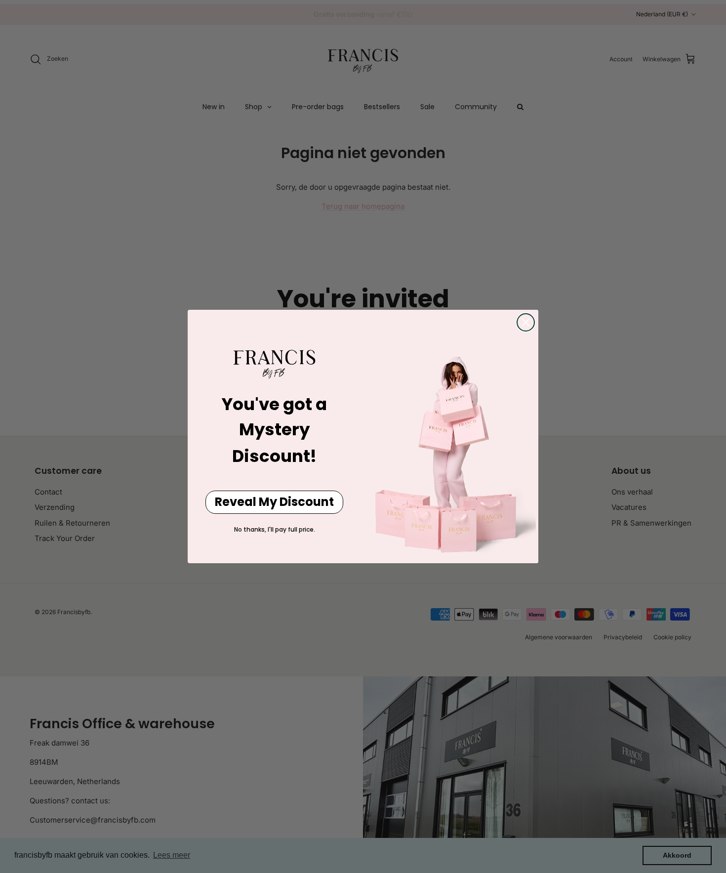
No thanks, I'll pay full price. (274, 529)
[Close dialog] (525, 322)
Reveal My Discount (274, 502)
